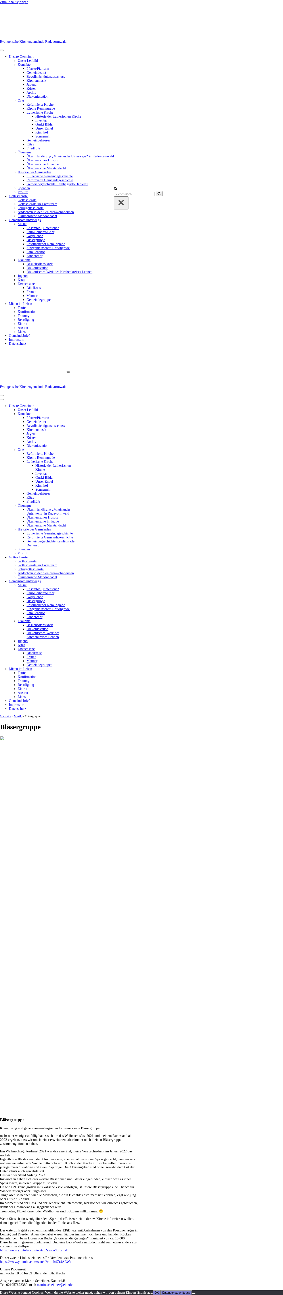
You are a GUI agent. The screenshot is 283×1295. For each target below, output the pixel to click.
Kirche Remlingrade (41, 108)
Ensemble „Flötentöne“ (43, 228)
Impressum (16, 339)
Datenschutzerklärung (176, 1292)
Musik (22, 224)
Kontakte (24, 64)
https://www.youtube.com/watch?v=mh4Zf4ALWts (36, 1262)
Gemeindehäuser (38, 140)
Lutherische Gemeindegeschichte (50, 176)
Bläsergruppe (36, 240)
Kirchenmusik (36, 80)
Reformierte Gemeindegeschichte (50, 180)
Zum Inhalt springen (14, 2)
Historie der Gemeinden (34, 172)
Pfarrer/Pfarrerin (38, 68)
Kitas (30, 144)
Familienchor (36, 252)
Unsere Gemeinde (21, 56)
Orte (21, 100)
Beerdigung (26, 319)
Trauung (23, 315)
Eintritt (22, 323)
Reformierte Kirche (40, 104)
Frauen (31, 292)
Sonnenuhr (43, 136)
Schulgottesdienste (31, 208)
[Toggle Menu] (2, 50)
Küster (31, 88)
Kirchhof (41, 132)
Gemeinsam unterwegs (25, 220)
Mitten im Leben (20, 304)
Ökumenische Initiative (43, 164)
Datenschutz (17, 343)
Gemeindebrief (19, 335)
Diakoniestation (37, 96)
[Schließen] (121, 202)
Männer (32, 296)
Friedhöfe (33, 148)
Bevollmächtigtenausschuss (46, 76)
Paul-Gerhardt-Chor (40, 232)
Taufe (22, 308)
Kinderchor (34, 256)
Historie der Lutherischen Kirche (58, 116)
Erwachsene (26, 284)
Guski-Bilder (44, 124)
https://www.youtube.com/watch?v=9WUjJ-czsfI (34, 1250)
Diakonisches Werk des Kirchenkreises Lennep (59, 272)
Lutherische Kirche (40, 112)
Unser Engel (44, 128)
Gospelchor (35, 236)
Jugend (31, 84)
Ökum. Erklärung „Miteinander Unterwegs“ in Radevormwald (70, 156)
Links (22, 331)
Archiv (31, 92)
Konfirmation (27, 312)
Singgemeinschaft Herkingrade (48, 248)
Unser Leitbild (28, 60)
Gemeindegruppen (39, 300)
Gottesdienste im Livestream (37, 204)
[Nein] (193, 1293)
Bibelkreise (34, 288)
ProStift (23, 192)
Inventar (41, 120)
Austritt (23, 327)
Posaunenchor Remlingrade (46, 244)
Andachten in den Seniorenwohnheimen (46, 212)
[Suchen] (115, 189)
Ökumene (24, 152)
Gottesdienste (18, 196)
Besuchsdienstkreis (40, 264)
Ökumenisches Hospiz (42, 160)
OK (157, 1292)
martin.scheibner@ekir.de (55, 1285)
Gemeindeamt (36, 72)
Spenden (24, 188)
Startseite (5, 716)
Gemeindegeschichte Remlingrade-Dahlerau (57, 184)
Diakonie (24, 260)
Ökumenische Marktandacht (46, 168)
